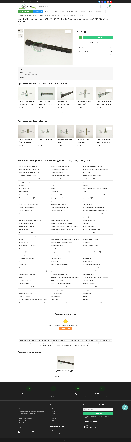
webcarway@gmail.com (37, 1)
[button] (91, 427)
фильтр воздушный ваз (58, 343)
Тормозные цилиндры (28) (89, 283)
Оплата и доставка (72, 11)
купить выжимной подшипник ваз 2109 (62, 345)
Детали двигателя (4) (56, 194)
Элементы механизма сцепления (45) (92, 302)
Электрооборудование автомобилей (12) (61, 302)
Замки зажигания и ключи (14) (58, 204)
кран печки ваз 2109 (34, 343)
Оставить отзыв (65, 328)
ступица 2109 (63, 340)
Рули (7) (21, 261)
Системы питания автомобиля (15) (91, 267)
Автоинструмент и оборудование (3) (60, 166)
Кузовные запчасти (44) (89, 220)
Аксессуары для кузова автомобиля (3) (61, 175)
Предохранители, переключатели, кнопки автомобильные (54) (66, 239)
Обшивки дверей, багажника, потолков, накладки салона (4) (66, 226)
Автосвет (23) (86, 172)
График (90, 11)
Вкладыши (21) (22, 185)
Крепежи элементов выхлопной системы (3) (30, 220)
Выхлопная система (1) (24, 188)
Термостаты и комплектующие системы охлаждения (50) (65, 277)
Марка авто (38, 11)
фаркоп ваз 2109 (25, 343)
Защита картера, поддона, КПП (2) (27, 207)
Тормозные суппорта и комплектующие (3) (61, 283)
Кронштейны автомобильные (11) (59, 220)
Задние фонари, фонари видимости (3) (28, 204)
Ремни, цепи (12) (87, 255)
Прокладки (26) (86, 242)
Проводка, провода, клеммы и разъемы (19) (62, 242)
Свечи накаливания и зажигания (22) (60, 264)
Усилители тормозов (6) (57, 290)
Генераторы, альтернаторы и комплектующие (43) (95, 188)
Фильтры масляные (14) (57, 293)
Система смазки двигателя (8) (58, 267)
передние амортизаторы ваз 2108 (90, 343)
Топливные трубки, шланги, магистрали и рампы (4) (95, 277)
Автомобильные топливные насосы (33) (29, 172)
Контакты (98, 11)
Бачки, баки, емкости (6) (89, 178)
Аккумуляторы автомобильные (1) (27, 175)
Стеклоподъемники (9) (88, 274)
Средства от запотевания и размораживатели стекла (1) (65, 271)
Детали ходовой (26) (88, 198)
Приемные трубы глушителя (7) (90, 239)
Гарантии (83, 11)
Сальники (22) (22, 264)
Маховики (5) (86, 223)
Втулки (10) (53, 185)
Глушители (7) (54, 191)
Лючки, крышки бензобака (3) (26, 223)
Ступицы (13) (22, 277)
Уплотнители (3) (23, 290)
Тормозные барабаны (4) (57, 280)
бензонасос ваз (69, 343)
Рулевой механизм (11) (56, 258)
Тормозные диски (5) (88, 280)
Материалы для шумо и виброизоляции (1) (61, 223)
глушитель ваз (77, 343)
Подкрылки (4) (54, 232)
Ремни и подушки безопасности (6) (27, 255)
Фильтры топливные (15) (25, 296)
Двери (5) (85, 191)
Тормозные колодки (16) (25, 283)
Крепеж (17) (86, 217)
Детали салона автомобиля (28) (27, 198)
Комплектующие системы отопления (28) (93, 213)
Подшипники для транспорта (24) (27, 236)
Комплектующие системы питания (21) (28, 217)
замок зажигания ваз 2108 (91, 340)
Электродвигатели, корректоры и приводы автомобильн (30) (34, 302)
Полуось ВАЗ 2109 (87, 345)
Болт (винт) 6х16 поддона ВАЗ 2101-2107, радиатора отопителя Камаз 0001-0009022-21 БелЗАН (104, 141)
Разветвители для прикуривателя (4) (28, 248)
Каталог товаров (25, 11)
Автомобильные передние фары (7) (60, 169)
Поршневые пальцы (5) (88, 236)
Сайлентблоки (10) (87, 261)
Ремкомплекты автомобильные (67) (92, 252)
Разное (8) (53, 248)
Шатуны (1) (85, 299)
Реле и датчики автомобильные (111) (60, 252)
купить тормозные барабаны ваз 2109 (28, 340)
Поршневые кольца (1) (56, 236)
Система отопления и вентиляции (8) (28, 267)
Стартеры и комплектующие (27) (27, 274)
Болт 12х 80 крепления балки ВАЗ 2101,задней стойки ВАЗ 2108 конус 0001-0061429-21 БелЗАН (104, 103)
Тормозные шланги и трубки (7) (27, 286)
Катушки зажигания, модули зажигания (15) (94, 207)
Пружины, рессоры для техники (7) (27, 245)
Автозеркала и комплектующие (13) (28, 166)
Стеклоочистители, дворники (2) (59, 274)
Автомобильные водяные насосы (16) (92, 166)
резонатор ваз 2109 (77, 345)
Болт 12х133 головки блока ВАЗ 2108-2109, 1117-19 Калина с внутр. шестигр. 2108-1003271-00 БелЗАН (65, 372)
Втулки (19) (85, 185)
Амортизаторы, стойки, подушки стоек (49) (29, 178)
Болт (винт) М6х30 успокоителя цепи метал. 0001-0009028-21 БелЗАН (65, 141)
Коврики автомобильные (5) (58, 210)
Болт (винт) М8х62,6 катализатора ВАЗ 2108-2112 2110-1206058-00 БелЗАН (64, 103)
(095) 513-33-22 (24, 1)
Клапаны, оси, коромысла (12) (26, 210)
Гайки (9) (53, 188)
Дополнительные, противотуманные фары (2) (62, 201)
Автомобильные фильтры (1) (58, 172)
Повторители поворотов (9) (26, 232)
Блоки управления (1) (24, 182)
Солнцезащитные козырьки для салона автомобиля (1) (33, 271)
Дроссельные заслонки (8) (89, 201)
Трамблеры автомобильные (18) (59, 286)
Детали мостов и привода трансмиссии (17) (94, 194)
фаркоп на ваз (80, 340)
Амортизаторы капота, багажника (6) (92, 175)
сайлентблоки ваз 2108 (44, 340)
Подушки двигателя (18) (89, 232)
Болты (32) (53, 182)
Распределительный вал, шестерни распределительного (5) (98, 248)
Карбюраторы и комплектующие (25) (60, 207)
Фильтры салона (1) (88, 293)
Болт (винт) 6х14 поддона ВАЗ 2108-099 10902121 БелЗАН (45, 140)
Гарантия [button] (81, 55)
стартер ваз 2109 (72, 340)
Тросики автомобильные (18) (90, 286)
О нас (55, 11)
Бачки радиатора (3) (56, 178)
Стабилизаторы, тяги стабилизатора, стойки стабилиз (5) (97, 271)
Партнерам (47, 11)
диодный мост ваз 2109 (104, 343)
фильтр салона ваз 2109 (46, 343)
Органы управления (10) (89, 226)
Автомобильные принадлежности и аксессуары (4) (95, 169)
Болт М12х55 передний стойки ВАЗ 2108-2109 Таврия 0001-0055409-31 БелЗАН (84, 103)
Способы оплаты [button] (83, 51)
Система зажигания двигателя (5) (91, 264)
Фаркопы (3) (86, 290)
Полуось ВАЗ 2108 (55, 340)
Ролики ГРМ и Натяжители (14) (26, 258)
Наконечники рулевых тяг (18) (26, 226)
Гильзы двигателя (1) (24, 191)
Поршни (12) (22, 239)
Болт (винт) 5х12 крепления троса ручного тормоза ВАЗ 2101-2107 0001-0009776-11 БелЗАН (25, 141)
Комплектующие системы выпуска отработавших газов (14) (66, 213)
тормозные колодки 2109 (46, 345)
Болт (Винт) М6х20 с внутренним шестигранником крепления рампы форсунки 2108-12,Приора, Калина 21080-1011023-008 (27, 103)
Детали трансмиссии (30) (57, 198)
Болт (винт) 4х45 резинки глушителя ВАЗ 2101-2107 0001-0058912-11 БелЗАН (84, 141)
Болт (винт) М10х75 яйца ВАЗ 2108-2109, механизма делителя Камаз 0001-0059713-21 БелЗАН (45, 103)
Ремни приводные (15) (56, 255)
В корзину (99, 37)
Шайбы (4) (85, 296)
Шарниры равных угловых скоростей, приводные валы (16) (33, 299)
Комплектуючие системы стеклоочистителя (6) (30, 213)
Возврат (62, 11)
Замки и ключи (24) (87, 204)
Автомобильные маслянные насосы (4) (29, 169)
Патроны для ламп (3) (24, 229)
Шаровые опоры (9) (56, 299)
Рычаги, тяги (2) (55, 261)
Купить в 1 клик (94, 42)
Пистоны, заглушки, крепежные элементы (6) (62, 229)
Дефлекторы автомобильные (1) (27, 201)
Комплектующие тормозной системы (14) (61, 217)
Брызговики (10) (87, 182)
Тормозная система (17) (25, 280)
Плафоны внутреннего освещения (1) (92, 229)
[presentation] (66, 31)
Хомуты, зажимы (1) (56, 296)
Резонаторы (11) (23, 252)
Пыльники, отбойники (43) (57, 245)
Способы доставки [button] (84, 47)
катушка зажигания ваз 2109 (104, 340)
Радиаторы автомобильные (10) (91, 245)
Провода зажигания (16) (25, 242)
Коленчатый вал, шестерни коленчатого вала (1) (95, 210)
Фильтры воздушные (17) (25, 293)
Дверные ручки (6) (23, 194)
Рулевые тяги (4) (87, 258)
